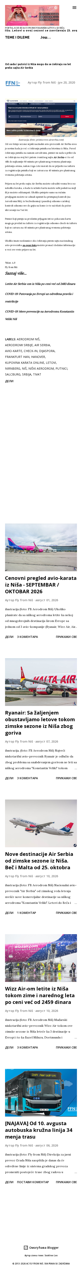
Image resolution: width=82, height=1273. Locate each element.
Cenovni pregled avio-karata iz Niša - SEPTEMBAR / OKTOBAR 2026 (41, 584)
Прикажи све (66, 637)
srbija (26, 374)
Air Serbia (42, 345)
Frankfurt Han (17, 357)
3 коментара (27, 637)
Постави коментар (33, 1182)
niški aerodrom (41, 368)
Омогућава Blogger (43, 1248)
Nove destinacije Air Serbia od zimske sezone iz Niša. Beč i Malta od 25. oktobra (39, 860)
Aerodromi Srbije (19, 345)
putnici (61, 368)
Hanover (38, 357)
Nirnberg (12, 368)
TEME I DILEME (17, 37)
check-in (30, 351)
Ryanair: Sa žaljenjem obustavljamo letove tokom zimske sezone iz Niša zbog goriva (40, 722)
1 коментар (26, 913)
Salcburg (12, 374)
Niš (24, 368)
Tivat (37, 374)
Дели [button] (9, 381)
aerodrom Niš (28, 339)
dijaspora (47, 351)
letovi (51, 363)
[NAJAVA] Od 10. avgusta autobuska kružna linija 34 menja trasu (38, 1130)
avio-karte (13, 351)
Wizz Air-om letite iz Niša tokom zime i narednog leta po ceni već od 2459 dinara (40, 995)
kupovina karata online (24, 363)
